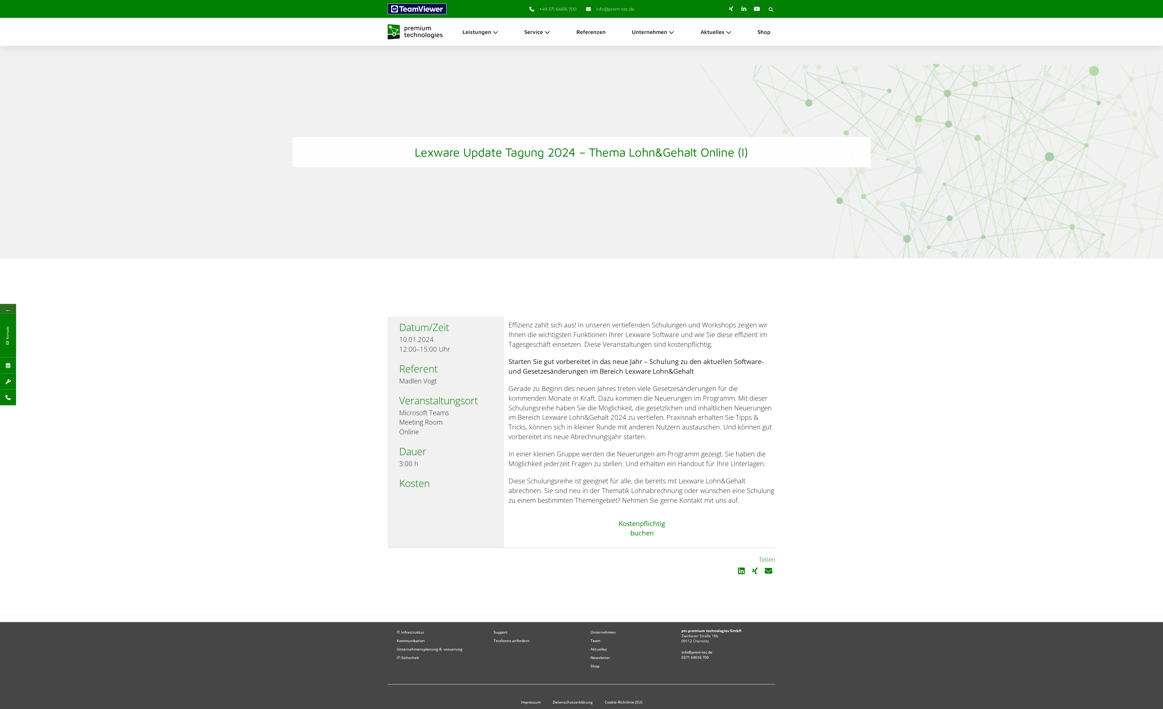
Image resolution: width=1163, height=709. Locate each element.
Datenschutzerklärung (573, 702)
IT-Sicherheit (408, 657)
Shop (595, 666)
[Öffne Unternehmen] (671, 32)
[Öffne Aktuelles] (728, 32)
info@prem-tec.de (696, 652)
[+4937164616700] (8, 397)
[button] (770, 9)
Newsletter (600, 657)
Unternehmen (603, 632)
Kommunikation (411, 640)
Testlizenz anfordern (512, 640)
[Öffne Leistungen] (495, 32)
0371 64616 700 (695, 657)
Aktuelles (599, 649)
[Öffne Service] (547, 32)
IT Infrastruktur (410, 632)
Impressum (531, 702)
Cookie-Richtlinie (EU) (623, 702)
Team (595, 640)
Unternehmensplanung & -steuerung (429, 649)
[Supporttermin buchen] (8, 381)
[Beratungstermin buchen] (8, 365)
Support (501, 632)
